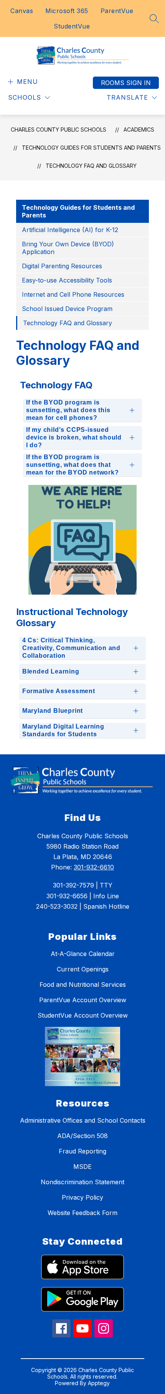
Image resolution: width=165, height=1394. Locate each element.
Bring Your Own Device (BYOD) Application (68, 248)
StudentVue (72, 26)
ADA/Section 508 (82, 1136)
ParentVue (117, 11)
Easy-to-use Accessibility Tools (67, 280)
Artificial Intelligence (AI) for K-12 (70, 230)
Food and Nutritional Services (83, 984)
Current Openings (83, 969)
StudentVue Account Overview (83, 1015)
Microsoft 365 (66, 11)
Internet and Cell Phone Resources (73, 294)
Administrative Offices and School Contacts (82, 1120)
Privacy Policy (82, 1197)
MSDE (82, 1166)
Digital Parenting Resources (62, 266)
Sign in (138, 83)
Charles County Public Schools (58, 129)
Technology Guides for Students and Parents (91, 147)
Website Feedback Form (82, 1213)
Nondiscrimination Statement (82, 1182)
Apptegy (99, 1383)
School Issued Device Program (67, 309)
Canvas (21, 11)
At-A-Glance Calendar (83, 954)
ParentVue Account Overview (82, 1000)
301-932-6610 (94, 867)
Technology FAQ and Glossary (91, 165)
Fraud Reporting (82, 1151)
